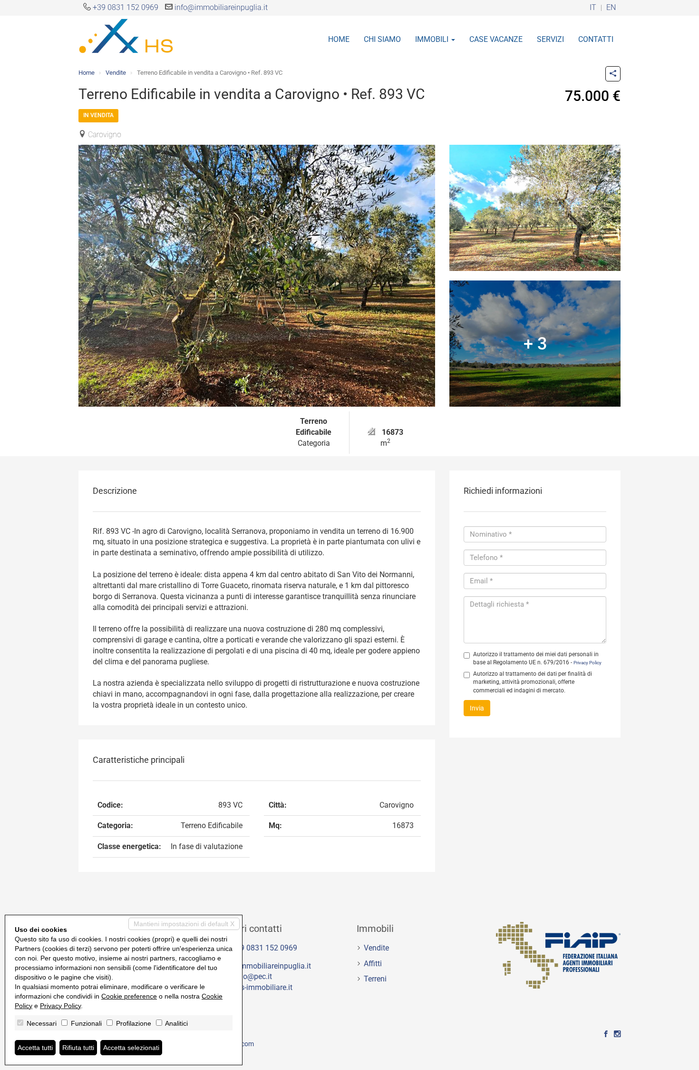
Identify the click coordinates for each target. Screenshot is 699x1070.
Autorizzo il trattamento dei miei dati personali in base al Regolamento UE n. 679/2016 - (537, 658)
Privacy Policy (587, 662)
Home (339, 39)
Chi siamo (382, 39)
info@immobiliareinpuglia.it (221, 7)
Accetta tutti (35, 1047)
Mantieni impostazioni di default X (184, 924)
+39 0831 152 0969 (125, 7)
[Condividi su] (613, 73)
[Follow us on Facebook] (605, 1034)
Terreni (375, 978)
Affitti (373, 963)
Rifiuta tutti (78, 1047)
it (593, 8)
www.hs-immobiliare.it (255, 987)
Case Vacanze (496, 39)
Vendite (116, 72)
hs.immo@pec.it (245, 976)
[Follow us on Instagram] (617, 1034)
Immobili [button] (432, 39)
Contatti (595, 39)
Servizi (550, 39)
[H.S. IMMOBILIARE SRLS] (126, 35)
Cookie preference (129, 996)
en (611, 8)
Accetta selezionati (131, 1047)
